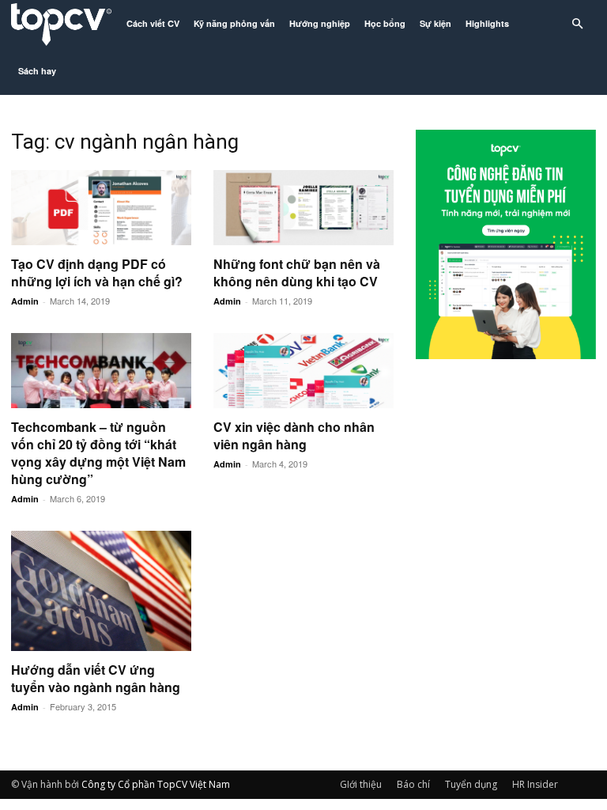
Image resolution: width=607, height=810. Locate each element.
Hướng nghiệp (319, 23)
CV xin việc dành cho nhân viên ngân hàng (294, 435)
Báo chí (413, 784)
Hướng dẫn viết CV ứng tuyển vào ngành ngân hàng (95, 678)
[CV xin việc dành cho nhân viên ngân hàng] (303, 370)
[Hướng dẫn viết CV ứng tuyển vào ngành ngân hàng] (101, 591)
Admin (25, 301)
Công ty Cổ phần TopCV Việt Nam (155, 784)
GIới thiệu (361, 784)
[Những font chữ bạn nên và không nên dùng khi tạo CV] (303, 207)
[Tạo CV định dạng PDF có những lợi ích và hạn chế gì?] (101, 207)
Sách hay (37, 71)
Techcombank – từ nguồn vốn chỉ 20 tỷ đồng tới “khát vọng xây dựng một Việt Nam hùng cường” (98, 453)
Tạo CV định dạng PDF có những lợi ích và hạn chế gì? (97, 272)
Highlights (487, 23)
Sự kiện (435, 23)
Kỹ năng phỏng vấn (234, 23)
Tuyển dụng (471, 784)
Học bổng (384, 23)
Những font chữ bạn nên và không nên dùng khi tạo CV (296, 272)
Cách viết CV (152, 23)
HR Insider (535, 784)
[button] (577, 24)
